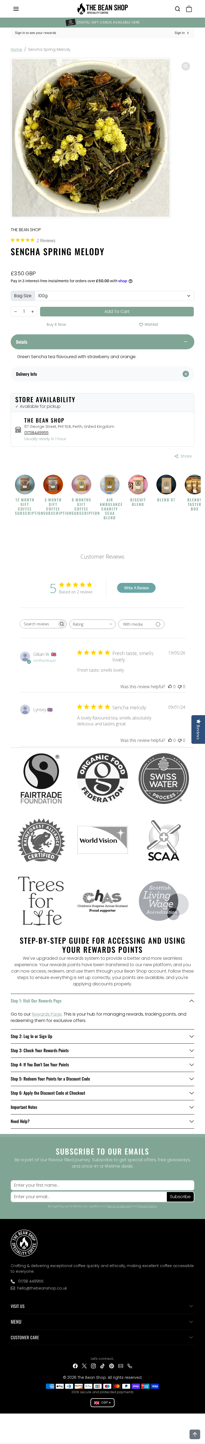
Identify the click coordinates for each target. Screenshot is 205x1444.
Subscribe (180, 1197)
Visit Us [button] (18, 1306)
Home (16, 49)
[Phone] (129, 1366)
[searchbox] (38, 624)
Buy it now (56, 324)
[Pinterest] (111, 1366)
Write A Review (136, 587)
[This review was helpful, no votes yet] (170, 687)
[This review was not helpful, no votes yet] (180, 687)
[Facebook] (75, 1366)
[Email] (120, 1366)
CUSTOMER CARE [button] (25, 1337)
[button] (21, 9)
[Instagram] (93, 1366)
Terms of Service (118, 1206)
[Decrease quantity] (15, 311)
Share (186, 456)
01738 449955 (30, 1281)
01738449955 (36, 432)
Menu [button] (16, 1321)
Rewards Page (47, 1014)
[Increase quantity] (32, 311)
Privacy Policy (147, 1206)
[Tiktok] (102, 1366)
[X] (84, 1366)
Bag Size (22, 296)
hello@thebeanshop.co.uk (42, 1288)
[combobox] (92, 624)
